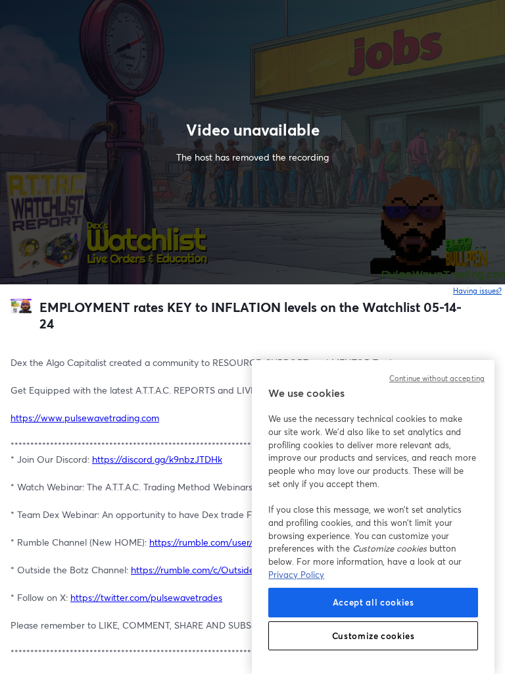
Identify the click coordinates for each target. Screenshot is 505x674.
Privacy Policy (296, 575)
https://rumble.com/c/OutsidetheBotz (209, 569)
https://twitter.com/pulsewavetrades (146, 597)
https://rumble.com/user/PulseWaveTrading (239, 542)
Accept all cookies (373, 602)
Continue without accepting (437, 378)
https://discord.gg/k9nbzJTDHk (157, 459)
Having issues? (477, 291)
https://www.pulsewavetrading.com (85, 417)
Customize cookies (373, 636)
